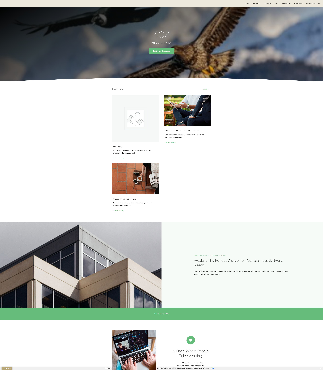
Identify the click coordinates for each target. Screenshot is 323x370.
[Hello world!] (135, 118)
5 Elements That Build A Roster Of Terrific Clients (183, 131)
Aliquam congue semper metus (124, 199)
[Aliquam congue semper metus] (135, 178)
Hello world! (117, 146)
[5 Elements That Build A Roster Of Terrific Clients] (187, 110)
